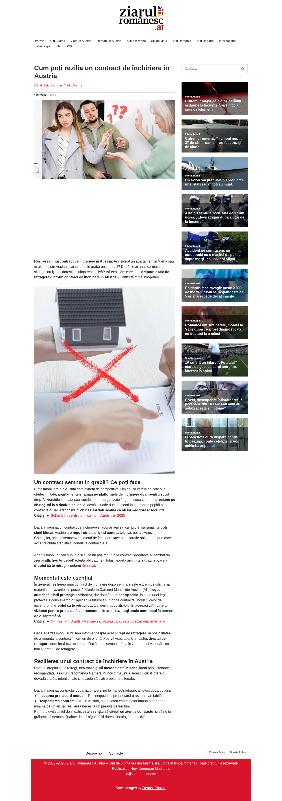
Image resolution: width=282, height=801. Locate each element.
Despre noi (94, 753)
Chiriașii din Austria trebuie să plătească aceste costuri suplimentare (108, 621)
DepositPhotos (153, 788)
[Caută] (243, 68)
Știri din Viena (136, 40)
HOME (39, 40)
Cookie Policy (238, 752)
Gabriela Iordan (51, 85)
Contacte (116, 753)
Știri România (182, 40)
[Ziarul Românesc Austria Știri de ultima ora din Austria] (141, 18)
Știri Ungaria (205, 40)
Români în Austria (109, 40)
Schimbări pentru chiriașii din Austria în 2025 (88, 515)
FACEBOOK (64, 46)
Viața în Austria (80, 40)
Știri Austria (57, 40)
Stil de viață (159, 40)
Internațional (227, 40)
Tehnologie (42, 46)
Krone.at (88, 566)
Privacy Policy (217, 752)
